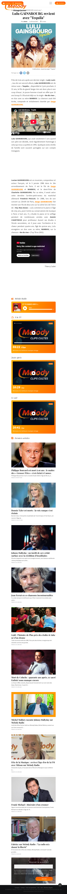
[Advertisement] (33, 165)
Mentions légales (48, 887)
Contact (23, 887)
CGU (38, 887)
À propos (17, 887)
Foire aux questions (31, 887)
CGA (42, 887)
